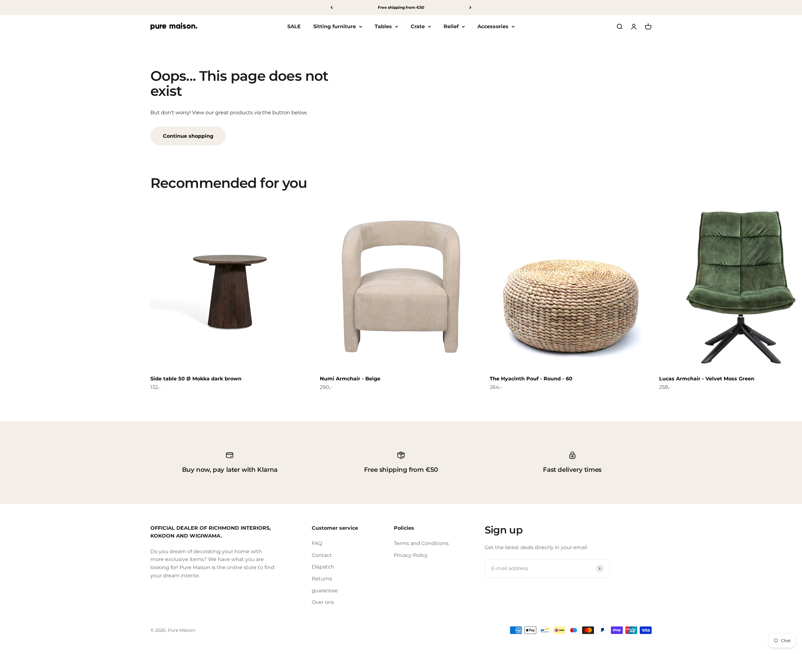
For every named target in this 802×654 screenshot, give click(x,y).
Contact (322, 555)
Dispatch (323, 567)
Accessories (492, 26)
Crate (418, 26)
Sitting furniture (334, 26)
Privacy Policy (411, 555)
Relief (451, 26)
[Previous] (332, 7)
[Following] (470, 7)
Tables (383, 26)
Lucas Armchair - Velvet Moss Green (706, 379)
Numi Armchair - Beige (350, 379)
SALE (294, 26)
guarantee (325, 591)
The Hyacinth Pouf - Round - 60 (531, 379)
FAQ (317, 543)
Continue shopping (188, 136)
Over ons (323, 602)
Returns (322, 579)
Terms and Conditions (421, 543)
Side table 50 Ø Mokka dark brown (196, 379)
